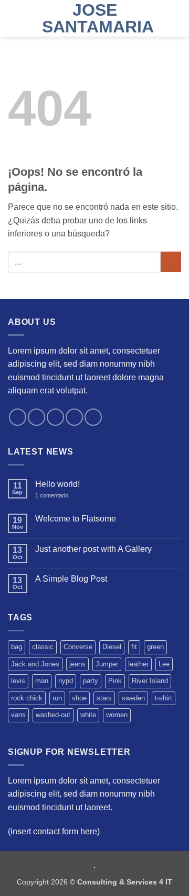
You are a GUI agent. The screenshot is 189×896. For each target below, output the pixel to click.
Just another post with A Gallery (93, 549)
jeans (77, 664)
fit (134, 647)
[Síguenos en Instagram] (36, 417)
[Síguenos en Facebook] (17, 417)
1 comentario (59, 495)
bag (16, 647)
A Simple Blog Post (71, 578)
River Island (150, 681)
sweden (133, 698)
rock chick (27, 698)
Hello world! (57, 484)
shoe (79, 698)
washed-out (53, 715)
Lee (164, 664)
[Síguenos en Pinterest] (93, 417)
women (117, 715)
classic (43, 647)
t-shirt (163, 698)
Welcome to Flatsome (75, 518)
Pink (115, 681)
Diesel (111, 647)
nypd (65, 681)
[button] (14, 18)
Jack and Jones (35, 664)
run (57, 698)
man (41, 681)
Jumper (107, 664)
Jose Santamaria (94, 18)
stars (104, 698)
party (90, 681)
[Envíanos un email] (74, 417)
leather (138, 664)
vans (18, 715)
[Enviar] (171, 262)
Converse (78, 647)
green (155, 647)
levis (18, 681)
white (88, 715)
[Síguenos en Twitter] (55, 417)
